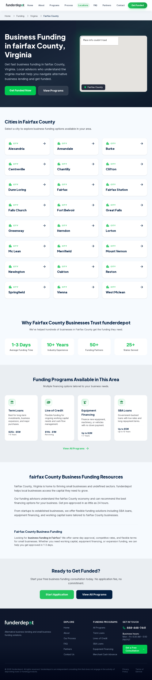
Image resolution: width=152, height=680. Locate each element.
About (41, 5)
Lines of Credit (100, 638)
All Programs (99, 627)
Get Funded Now (20, 90)
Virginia (34, 16)
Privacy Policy (125, 670)
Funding (20, 16)
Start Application (57, 594)
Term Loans (98, 633)
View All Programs (76, 448)
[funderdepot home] (15, 5)
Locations (83, 5)
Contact (121, 5)
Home (30, 5)
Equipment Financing (103, 649)
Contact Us (69, 654)
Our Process (70, 638)
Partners (107, 5)
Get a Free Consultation (132, 649)
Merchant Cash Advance (105, 654)
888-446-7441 (136, 627)
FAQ (95, 5)
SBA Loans (98, 643)
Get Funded (138, 5)
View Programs (53, 90)
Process (69, 5)
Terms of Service (140, 670)
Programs (54, 5)
